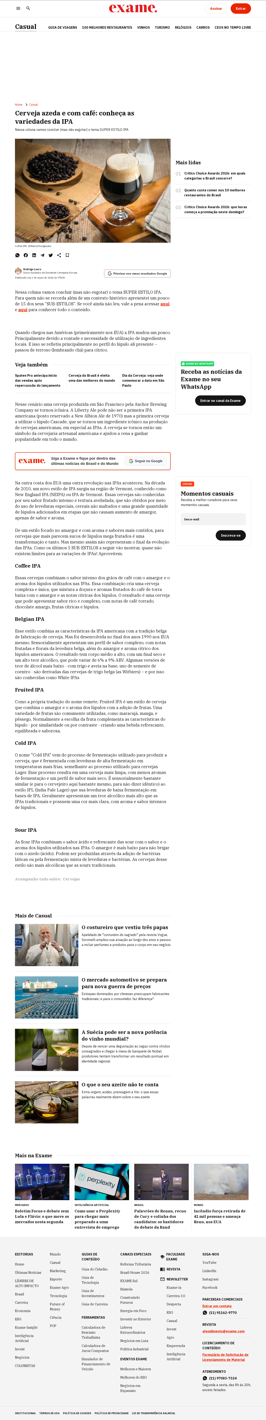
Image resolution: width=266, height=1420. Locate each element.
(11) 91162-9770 (223, 1313)
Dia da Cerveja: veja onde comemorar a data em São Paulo (143, 380)
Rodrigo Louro (32, 269)
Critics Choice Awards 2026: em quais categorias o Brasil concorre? (214, 175)
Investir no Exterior (135, 1319)
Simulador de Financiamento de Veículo (96, 1364)
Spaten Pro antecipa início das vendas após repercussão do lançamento (37, 380)
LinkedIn (209, 1271)
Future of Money (57, 1306)
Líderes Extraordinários (132, 1330)
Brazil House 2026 (134, 1272)
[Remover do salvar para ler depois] (67, 255)
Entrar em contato (217, 1306)
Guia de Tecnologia (90, 1280)
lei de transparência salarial (153, 1413)
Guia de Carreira (95, 1304)
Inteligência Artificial (24, 1338)
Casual (26, 26)
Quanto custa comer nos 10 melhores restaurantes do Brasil (214, 192)
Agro (170, 1337)
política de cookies (77, 1413)
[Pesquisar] (28, 8)
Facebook (209, 1287)
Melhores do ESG (133, 1377)
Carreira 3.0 (176, 1296)
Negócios (22, 1357)
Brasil (19, 1294)
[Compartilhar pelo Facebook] (25, 255)
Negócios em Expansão (130, 1388)
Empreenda (176, 1346)
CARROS (203, 27)
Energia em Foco (133, 1311)
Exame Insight (26, 1327)
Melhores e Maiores (135, 1369)
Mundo (55, 1254)
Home (18, 104)
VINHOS (143, 27)
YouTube (209, 1262)
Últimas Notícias (28, 1272)
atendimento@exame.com (223, 1331)
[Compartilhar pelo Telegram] (42, 255)
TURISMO (162, 27)
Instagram (210, 1279)
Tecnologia (58, 1296)
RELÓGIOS (183, 27)
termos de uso (49, 1413)
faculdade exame (175, 1256)
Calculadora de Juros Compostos (95, 1348)
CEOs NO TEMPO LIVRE (233, 27)
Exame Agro (59, 1287)
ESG (18, 1319)
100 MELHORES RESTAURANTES (107, 27)
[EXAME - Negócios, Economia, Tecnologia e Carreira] (133, 8)
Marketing (58, 1271)
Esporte (56, 1279)
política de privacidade (112, 1413)
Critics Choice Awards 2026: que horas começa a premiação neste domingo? (215, 209)
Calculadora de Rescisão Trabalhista (93, 1332)
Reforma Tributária (135, 1264)
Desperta (174, 1304)
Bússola (126, 1289)
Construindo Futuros (130, 1300)
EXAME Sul (129, 1281)
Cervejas (71, 879)
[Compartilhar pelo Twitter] (50, 255)
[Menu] (18, 8)
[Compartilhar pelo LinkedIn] (34, 255)
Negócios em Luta (134, 1341)
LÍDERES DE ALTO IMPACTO (27, 1283)
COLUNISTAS (25, 1366)
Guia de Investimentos (93, 1293)
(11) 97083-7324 (223, 1378)
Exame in (174, 1287)
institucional (25, 1413)
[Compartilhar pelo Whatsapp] (17, 255)
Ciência (56, 1317)
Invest (20, 1349)
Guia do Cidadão (95, 1269)
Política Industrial (134, 1349)
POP (53, 1326)
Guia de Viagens (62, 27)
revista (173, 1269)
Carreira (21, 1302)
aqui (165, 304)
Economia (23, 1311)
